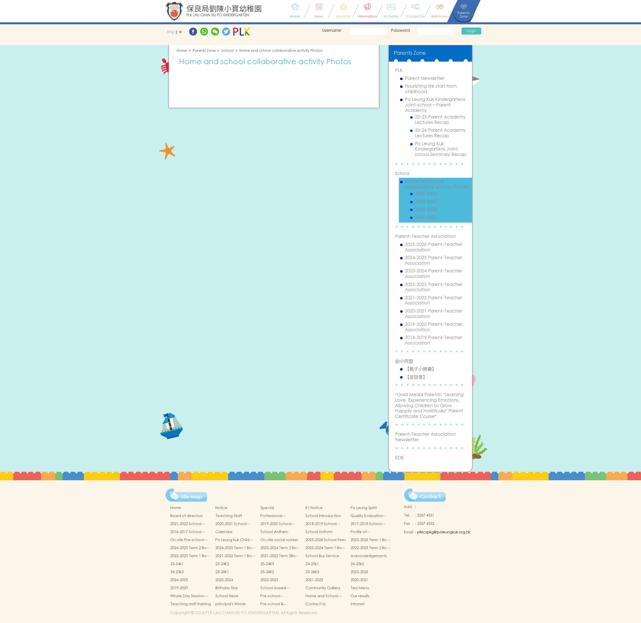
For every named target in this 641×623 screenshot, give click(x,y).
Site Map (191, 497)
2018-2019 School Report (321, 524)
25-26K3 (312, 572)
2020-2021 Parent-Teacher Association (433, 313)
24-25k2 (357, 564)
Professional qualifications (272, 516)
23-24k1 (177, 564)
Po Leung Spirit (364, 508)
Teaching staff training (190, 604)
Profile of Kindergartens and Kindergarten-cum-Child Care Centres (368, 532)
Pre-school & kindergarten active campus (278, 604)
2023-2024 (426, 209)
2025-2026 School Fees (325, 540)
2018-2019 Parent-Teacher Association (433, 340)
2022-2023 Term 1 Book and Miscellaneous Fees (190, 556)
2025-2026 (426, 194)
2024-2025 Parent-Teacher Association (433, 260)
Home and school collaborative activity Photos (281, 51)
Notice (221, 508)
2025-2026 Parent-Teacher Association (433, 247)
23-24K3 (267, 564)
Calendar (224, 532)
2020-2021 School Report (230, 524)
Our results (360, 596)
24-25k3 (177, 572)
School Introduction (323, 516)
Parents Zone (204, 51)
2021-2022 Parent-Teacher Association (433, 300)
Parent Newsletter (424, 78)
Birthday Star (226, 588)
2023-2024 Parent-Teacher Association (433, 273)
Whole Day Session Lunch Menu (187, 596)
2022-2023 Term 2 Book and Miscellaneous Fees (371, 548)
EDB (399, 458)
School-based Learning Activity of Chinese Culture (277, 588)
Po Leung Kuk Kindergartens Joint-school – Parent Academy (435, 105)
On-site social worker (279, 540)
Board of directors (186, 516)
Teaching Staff (228, 516)
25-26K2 (267, 572)
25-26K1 (222, 572)
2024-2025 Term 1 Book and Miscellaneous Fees (235, 548)
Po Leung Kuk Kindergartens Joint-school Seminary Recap (440, 149)
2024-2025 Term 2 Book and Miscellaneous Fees (190, 548)
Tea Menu (360, 588)
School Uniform (319, 532)
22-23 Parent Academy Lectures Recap (440, 119)
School (228, 51)
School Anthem (274, 532)
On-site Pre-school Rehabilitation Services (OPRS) (187, 540)
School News (226, 596)
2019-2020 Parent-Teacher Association (433, 327)
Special (267, 508)
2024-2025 (426, 202)
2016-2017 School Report (185, 532)
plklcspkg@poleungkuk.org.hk (443, 532)
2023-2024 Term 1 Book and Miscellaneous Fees (325, 548)
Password (400, 30)
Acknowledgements (369, 556)
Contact (430, 496)
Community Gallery (322, 588)
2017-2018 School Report (366, 524)
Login (471, 31)
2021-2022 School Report (185, 524)
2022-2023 (426, 217)
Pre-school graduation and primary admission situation (276, 596)
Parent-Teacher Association (425, 236)
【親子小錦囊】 (420, 369)
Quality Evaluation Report (367, 516)
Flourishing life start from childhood (431, 89)
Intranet (358, 604)
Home (182, 51)
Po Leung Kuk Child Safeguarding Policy (233, 540)
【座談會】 (416, 377)
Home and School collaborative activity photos (324, 596)
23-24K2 (222, 564)
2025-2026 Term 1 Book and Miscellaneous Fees (371, 540)
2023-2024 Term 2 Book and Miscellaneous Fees (280, 548)
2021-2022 (314, 580)
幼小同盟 (404, 361)
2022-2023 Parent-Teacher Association (433, 287)
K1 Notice (314, 508)
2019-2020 (179, 588)
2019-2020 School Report (275, 524)
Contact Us (315, 604)
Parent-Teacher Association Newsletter (425, 437)
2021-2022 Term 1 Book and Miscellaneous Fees (235, 556)
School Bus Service (322, 556)
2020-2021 (359, 580)
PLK (399, 70)
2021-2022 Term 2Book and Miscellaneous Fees (280, 556)
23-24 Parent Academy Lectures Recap (440, 133)
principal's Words (230, 604)
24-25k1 (312, 564)
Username (331, 30)
